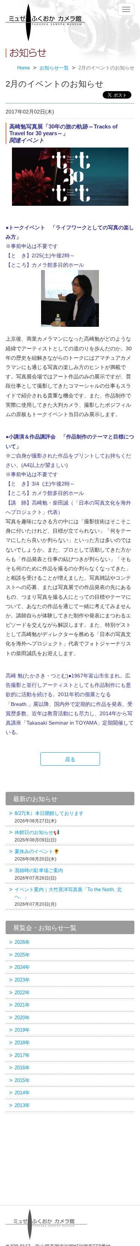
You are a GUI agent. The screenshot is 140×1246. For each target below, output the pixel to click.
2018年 (22, 1042)
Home (23, 68)
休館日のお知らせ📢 (37, 836)
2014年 (22, 1092)
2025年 (22, 955)
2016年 (22, 1067)
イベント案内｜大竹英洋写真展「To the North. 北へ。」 (68, 896)
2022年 (22, 992)
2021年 (22, 1005)
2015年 (22, 1080)
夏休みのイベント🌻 (37, 855)
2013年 (22, 1105)
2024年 (22, 967)
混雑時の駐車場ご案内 (39, 874)
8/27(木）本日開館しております (49, 817)
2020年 (22, 1017)
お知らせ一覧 (54, 68)
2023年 (22, 980)
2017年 (22, 1055)
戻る (70, 759)
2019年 (22, 1030)
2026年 (22, 942)
